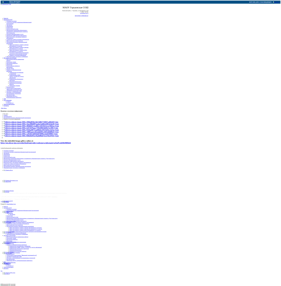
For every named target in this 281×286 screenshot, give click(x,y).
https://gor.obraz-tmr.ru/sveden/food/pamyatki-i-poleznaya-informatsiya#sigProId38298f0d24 (36, 143)
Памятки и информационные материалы (16, 244)
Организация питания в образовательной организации (17, 117)
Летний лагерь (10, 243)
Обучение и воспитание (10, 235)
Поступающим (7, 263)
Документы (6, 153)
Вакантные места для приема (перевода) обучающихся (17, 162)
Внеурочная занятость (11, 239)
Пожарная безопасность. (15, 250)
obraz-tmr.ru (54, 196)
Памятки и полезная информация (17, 233)
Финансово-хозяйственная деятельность (14, 161)
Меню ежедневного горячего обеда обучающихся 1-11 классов (25, 230)
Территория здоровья (14, 252)
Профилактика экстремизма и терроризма (19, 246)
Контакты (6, 268)
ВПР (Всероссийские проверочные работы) (17, 236)
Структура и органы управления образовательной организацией (20, 152)
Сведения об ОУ (8, 116)
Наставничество (10, 259)
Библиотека (9, 240)
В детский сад (9, 265)
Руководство (7, 156)
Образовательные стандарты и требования (14, 167)
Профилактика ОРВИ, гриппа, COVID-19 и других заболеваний (25, 247)
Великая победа (10, 254)
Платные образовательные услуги (12, 159)
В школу (8, 264)
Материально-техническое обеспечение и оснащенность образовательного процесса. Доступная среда (29, 158)
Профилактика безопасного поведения (19, 248)
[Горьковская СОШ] (6, 4)
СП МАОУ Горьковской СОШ (14, 256)
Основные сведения (9, 150)
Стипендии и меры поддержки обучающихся (15, 163)
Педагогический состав (9, 157)
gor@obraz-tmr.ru (84, 13)
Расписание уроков (11, 238)
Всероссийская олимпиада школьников (16, 242)
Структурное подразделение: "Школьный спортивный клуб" (21, 255)
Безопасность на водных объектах (17, 251)
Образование (7, 154)
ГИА (5, 262)
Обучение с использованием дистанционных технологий (20, 258)
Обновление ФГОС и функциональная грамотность (19, 260)
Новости (6, 206)
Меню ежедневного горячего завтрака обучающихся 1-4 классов (25, 227)
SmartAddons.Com (11, 204)
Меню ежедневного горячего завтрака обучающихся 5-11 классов (25, 229)
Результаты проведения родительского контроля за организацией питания (27, 231)
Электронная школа (8, 267)
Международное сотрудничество (12, 165)
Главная (5, 115)
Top (1, 271)
